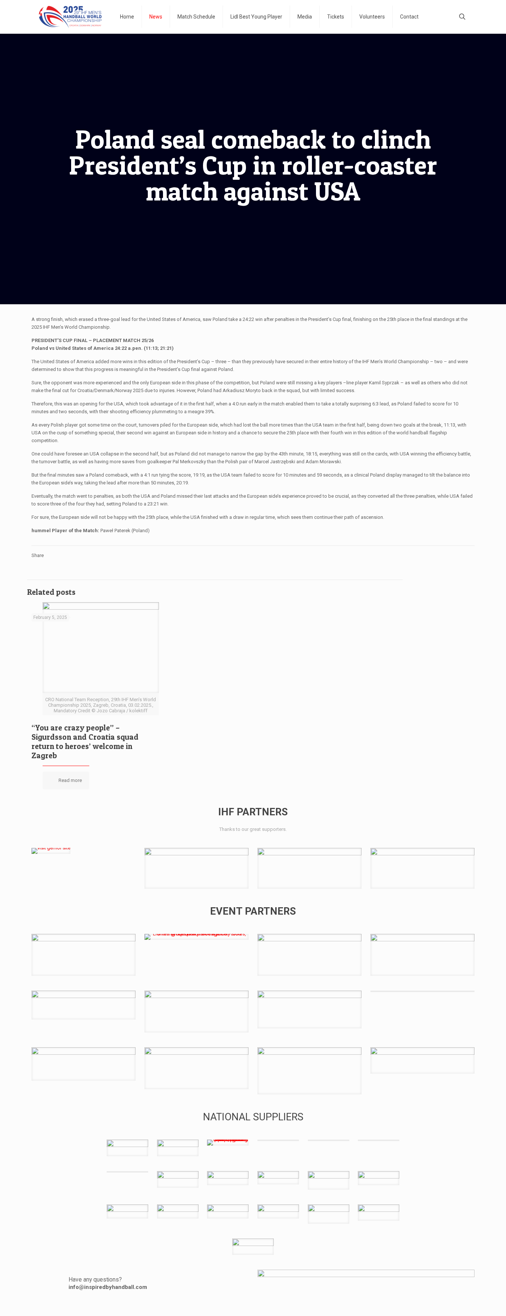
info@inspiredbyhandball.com (108, 1287)
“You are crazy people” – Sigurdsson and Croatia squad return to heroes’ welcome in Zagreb (85, 741)
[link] (50, 851)
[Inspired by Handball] (70, 16)
